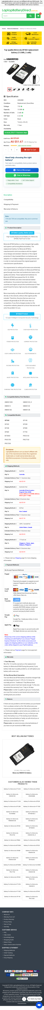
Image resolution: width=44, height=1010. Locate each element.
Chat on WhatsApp (23, 175)
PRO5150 (26, 436)
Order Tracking (8, 953)
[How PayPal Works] (10, 974)
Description (8, 195)
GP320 (7, 424)
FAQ (5, 932)
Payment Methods (9, 955)
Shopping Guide (9, 939)
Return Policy (7, 942)
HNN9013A (26, 410)
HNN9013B (8, 410)
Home (4, 28)
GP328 (25, 424)
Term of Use (7, 924)
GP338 (7, 428)
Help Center (7, 935)
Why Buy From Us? (9, 917)
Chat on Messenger (23, 170)
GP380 (25, 428)
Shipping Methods (9, 950)
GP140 (25, 420)
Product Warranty (9, 919)
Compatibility (8, 200)
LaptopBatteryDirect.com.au (22, 10)
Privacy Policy (8, 922)
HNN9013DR (9, 402)
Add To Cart (31, 150)
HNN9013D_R (27, 402)
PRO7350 (8, 443)
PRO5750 (8, 439)
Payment (18, 650)
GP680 (7, 432)
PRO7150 (26, 439)
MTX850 (7, 436)
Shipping (18, 558)
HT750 (25, 432)
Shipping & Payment (11, 204)
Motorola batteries (12, 28)
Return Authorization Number (12, 944)
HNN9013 (8, 406)
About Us (7, 914)
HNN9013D (26, 406)
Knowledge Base (9, 937)
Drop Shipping (8, 957)
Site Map (6, 926)
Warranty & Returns (11, 209)
